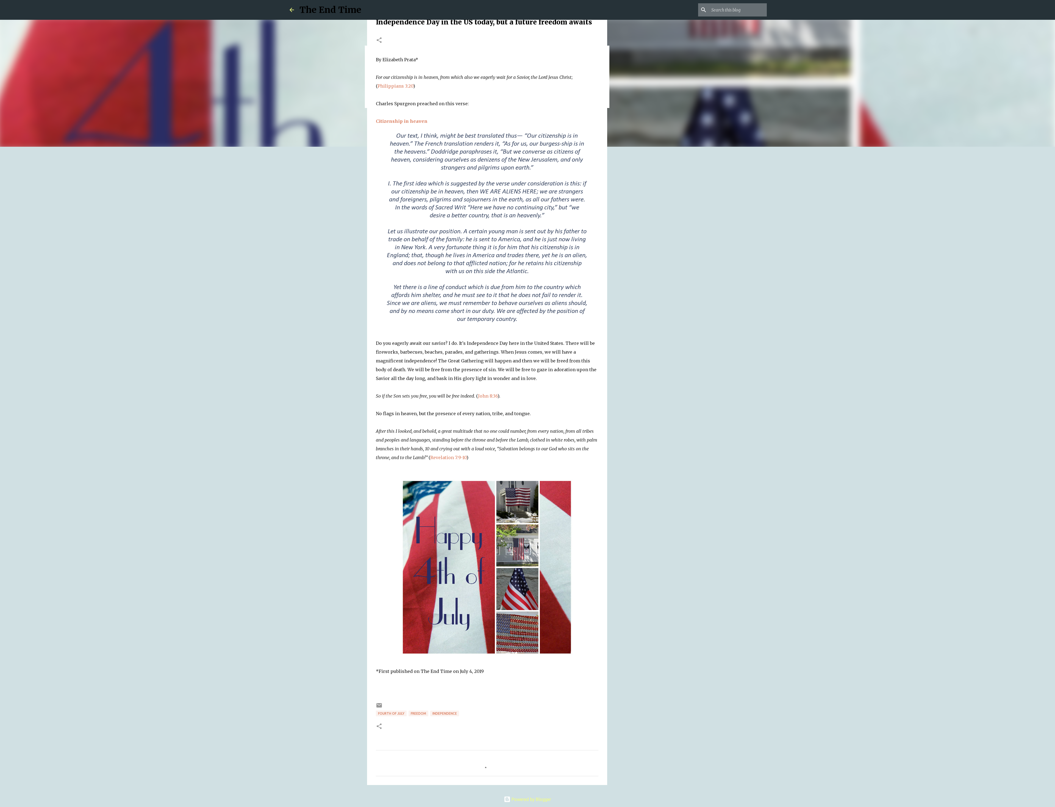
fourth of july (391, 713)
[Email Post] (379, 707)
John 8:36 (488, 396)
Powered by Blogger (530, 799)
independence (444, 713)
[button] (379, 40)
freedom (418, 713)
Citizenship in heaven (401, 121)
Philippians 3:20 (395, 86)
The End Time (330, 9)
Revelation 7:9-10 (448, 457)
